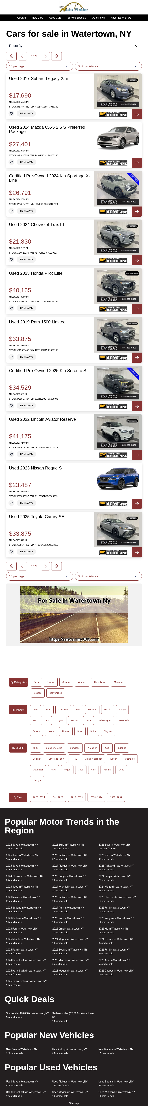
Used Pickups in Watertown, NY (70, 1083)
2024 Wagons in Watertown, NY (70, 941)
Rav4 (53, 769)
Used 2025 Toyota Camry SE (36, 517)
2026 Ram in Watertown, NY (114, 857)
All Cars (21, 17)
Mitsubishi (124, 720)
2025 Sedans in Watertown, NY (23, 909)
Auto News (98, 17)
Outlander (38, 769)
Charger (37, 780)
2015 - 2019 (77, 797)
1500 (35, 748)
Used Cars (55, 17)
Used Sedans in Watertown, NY (116, 1083)
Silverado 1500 (56, 759)
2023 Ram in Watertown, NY (68, 920)
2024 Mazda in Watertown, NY (116, 888)
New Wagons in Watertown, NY (116, 1051)
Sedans (66, 682)
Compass (75, 748)
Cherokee (130, 759)
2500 (107, 748)
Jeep (35, 709)
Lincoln (65, 731)
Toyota (60, 720)
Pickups (51, 682)
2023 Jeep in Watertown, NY (22, 888)
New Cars (37, 17)
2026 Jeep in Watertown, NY (22, 857)
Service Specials (77, 17)
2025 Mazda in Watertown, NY (23, 941)
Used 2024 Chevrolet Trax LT (37, 224)
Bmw (79, 731)
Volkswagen (105, 720)
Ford (78, 709)
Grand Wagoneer (93, 759)
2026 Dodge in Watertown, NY (69, 878)
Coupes (38, 693)
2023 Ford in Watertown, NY (22, 930)
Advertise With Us (121, 17)
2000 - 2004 (116, 797)
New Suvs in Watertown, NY (21, 1051)
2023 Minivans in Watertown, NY (70, 962)
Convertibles (55, 693)
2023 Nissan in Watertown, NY (23, 899)
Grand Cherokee (54, 748)
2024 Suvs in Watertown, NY (22, 846)
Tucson (113, 759)
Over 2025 (58, 797)
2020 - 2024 (39, 797)
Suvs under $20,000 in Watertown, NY (27, 1015)
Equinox (37, 759)
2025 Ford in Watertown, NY (114, 909)
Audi (88, 720)
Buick (93, 731)
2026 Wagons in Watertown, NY (116, 920)
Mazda (107, 709)
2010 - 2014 (96, 797)
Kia (34, 720)
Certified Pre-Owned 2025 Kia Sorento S (47, 370)
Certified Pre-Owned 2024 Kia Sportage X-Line (49, 178)
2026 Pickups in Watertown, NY (70, 857)
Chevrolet (63, 709)
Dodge (122, 709)
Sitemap (74, 1103)
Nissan (74, 720)
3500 (80, 769)
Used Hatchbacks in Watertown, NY (26, 1094)
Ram (48, 709)
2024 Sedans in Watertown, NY (116, 941)
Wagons (82, 682)
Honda (51, 731)
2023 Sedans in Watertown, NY (23, 920)
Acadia (107, 769)
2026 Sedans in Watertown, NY (69, 951)
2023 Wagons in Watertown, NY (70, 972)
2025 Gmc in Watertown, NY (68, 930)
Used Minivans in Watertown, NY (117, 1094)
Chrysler (108, 731)
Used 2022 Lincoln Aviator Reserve (42, 419)
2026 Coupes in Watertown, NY (116, 972)
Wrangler (92, 748)
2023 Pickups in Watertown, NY (116, 867)
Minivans (118, 682)
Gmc (46, 720)
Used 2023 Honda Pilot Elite (35, 273)
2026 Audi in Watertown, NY (114, 962)
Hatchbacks (100, 682)
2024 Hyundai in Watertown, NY (70, 888)
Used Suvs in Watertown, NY (22, 1083)
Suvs (36, 682)
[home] (74, 7)
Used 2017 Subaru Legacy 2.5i (38, 78)
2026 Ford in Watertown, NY (114, 951)
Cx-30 (121, 769)
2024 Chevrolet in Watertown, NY (24, 878)
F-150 (74, 759)
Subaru (36, 731)
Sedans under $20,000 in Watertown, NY (73, 1017)
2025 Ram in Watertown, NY (22, 951)
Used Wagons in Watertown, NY (70, 1094)
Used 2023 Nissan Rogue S (35, 468)
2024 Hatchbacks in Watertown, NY (26, 962)
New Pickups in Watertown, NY (69, 1051)
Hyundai (92, 709)
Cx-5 (93, 769)
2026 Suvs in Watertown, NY (114, 846)
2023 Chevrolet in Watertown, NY (117, 899)
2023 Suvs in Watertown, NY (68, 846)
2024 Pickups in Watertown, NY (70, 867)
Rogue (67, 769)
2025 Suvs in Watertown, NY (22, 867)
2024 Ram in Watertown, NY (68, 909)
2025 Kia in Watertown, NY (113, 930)
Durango (121, 748)
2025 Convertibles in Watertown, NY (26, 983)
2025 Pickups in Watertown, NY (70, 899)
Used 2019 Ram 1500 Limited (37, 322)
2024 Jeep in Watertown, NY (115, 878)
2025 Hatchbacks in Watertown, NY (26, 972)
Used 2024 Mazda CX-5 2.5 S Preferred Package (47, 129)
